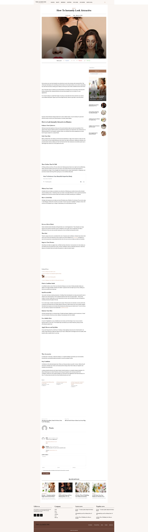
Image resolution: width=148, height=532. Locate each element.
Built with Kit (74, 287)
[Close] (88, 244)
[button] (74, 263)
